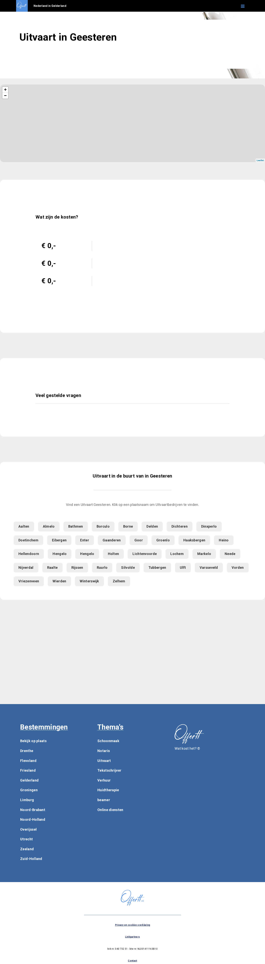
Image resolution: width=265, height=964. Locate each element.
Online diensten (110, 810)
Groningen (29, 790)
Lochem (177, 554)
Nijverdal (26, 567)
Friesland (28, 770)
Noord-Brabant (32, 810)
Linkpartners (132, 936)
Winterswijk (89, 581)
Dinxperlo (209, 526)
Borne (128, 526)
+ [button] (5, 89)
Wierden (59, 581)
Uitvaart (104, 761)
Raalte (52, 567)
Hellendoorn (28, 554)
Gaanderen (112, 540)
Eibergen (59, 540)
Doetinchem (28, 540)
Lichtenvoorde (144, 554)
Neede (230, 554)
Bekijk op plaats (33, 741)
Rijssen (77, 567)
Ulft (183, 567)
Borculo (103, 526)
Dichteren (179, 526)
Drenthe (26, 751)
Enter (84, 540)
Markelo (204, 554)
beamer (103, 800)
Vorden (238, 567)
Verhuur (104, 780)
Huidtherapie (108, 790)
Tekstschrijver (109, 770)
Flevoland (28, 761)
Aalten (23, 526)
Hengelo (60, 554)
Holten (113, 554)
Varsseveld (209, 567)
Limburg (27, 800)
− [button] (5, 95)
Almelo (49, 526)
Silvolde (128, 567)
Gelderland (29, 780)
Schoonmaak (108, 741)
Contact (132, 960)
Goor (138, 540)
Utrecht (26, 839)
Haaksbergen (194, 540)
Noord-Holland (32, 819)
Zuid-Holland (31, 859)
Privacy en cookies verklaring (132, 925)
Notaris (103, 751)
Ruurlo (102, 567)
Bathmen (75, 526)
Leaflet (260, 160)
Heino (224, 540)
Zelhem (119, 581)
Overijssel (28, 829)
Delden (152, 526)
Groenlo (163, 540)
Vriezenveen (28, 581)
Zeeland (27, 849)
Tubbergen (157, 567)
